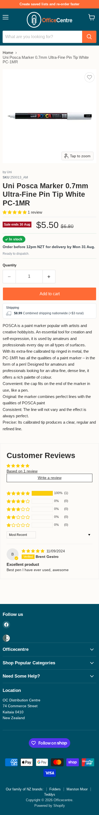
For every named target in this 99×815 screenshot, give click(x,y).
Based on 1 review (22, 471)
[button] (15, 212)
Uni (9, 172)
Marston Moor (77, 789)
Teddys (49, 794)
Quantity (9, 265)
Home (8, 52)
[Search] (89, 37)
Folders (55, 789)
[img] (33, 551)
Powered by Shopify (49, 806)
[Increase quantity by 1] (49, 276)
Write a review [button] (50, 478)
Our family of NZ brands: (25, 789)
